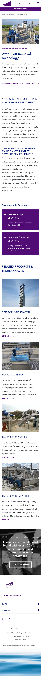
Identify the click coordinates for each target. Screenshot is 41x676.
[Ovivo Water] (6, 3)
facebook (9, 619)
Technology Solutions (13, 14)
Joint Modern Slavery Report (20, 636)
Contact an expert (20, 9)
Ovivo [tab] (4, 604)
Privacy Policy (15, 629)
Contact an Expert (20, 564)
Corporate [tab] (7, 610)
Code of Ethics (29, 633)
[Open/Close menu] (38, 3)
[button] (22, 3)
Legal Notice (26, 629)
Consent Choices (20, 639)
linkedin (3, 619)
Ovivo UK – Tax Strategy (14, 633)
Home (3, 14)
